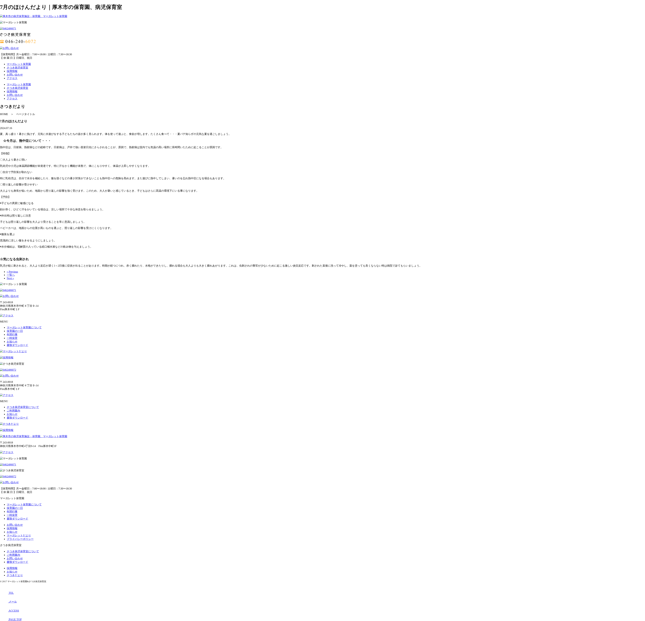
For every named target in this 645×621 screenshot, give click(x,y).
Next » (10, 278)
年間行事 (12, 334)
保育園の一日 (15, 331)
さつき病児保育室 (17, 67)
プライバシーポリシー (20, 539)
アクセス (12, 78)
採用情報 (12, 71)
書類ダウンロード (17, 345)
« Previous (12, 271)
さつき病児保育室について (23, 407)
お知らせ (12, 341)
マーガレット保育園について (24, 327)
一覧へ (11, 274)
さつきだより (15, 575)
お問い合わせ (15, 74)
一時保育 (12, 338)
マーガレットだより (19, 535)
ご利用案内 (13, 410)
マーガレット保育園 (19, 64)
